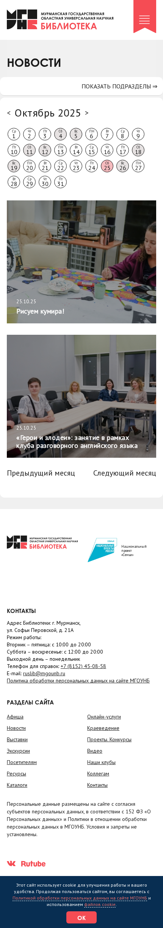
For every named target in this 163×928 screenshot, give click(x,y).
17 (122, 150)
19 (14, 166)
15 (91, 150)
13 (60, 150)
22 (60, 166)
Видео (94, 750)
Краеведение (103, 728)
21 (45, 166)
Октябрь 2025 (47, 113)
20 (29, 166)
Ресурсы (16, 773)
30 (45, 182)
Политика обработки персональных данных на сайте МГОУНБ (78, 680)
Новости (16, 728)
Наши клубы (101, 762)
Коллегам (98, 773)
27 (138, 166)
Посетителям (22, 762)
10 (14, 150)
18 (138, 150)
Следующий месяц (124, 473)
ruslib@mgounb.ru (44, 673)
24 (91, 166)
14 (76, 150)
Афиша (15, 716)
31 (60, 182)
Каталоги (17, 784)
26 (122, 166)
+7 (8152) (83, 666)
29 (29, 182)
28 (14, 182)
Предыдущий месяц (41, 473)
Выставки (17, 739)
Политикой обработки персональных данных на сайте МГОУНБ (80, 898)
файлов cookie (100, 904)
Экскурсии (18, 750)
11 (29, 150)
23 (76, 166)
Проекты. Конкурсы (109, 739)
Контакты (97, 784)
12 (45, 150)
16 (107, 150)
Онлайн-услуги (104, 716)
